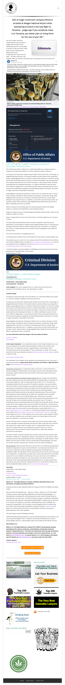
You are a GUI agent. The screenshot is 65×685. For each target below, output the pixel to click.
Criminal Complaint (11, 337)
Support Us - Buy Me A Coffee (31, 547)
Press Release (10, 339)
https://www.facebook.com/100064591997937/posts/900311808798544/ (26, 107)
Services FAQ (39, 680)
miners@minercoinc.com (13, 542)
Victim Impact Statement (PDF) (14, 357)
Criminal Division (11, 473)
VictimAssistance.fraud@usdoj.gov (22, 364)
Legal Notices (30, 680)
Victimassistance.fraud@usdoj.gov (43, 352)
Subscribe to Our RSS (44, 611)
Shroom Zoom (49, 506)
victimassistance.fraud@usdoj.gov (41, 242)
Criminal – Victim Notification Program (17, 475)
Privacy (22, 680)
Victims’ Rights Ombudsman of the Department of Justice (34, 412)
